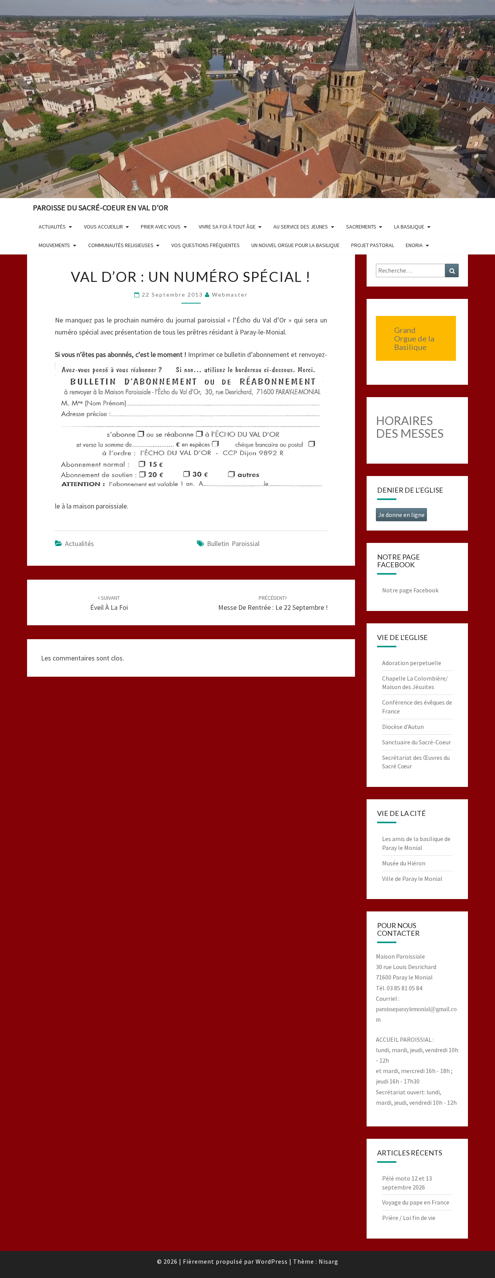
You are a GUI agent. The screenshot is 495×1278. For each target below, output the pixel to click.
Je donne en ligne (401, 515)
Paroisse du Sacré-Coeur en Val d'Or (100, 207)
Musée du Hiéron (403, 863)
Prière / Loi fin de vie (408, 1218)
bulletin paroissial (233, 543)
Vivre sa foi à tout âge (227, 226)
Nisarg (328, 1261)
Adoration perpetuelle (411, 663)
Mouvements (54, 245)
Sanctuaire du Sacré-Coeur (416, 742)
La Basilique (409, 226)
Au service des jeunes (300, 226)
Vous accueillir (103, 226)
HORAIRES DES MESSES (410, 426)
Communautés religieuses (121, 245)
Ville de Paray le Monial (412, 878)
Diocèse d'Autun (403, 726)
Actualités (52, 226)
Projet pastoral (372, 245)
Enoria (414, 245)
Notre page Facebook (410, 590)
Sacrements (361, 226)
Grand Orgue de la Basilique (414, 338)
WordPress (272, 1261)
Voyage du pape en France (415, 1202)
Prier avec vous (161, 226)
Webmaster (230, 294)
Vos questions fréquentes (205, 245)
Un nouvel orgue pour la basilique (295, 245)
